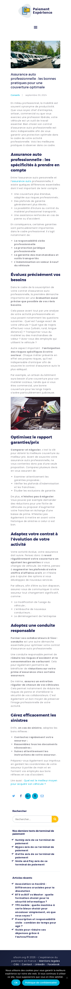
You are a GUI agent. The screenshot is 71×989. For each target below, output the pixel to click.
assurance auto (21, 181)
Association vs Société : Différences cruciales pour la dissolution (34, 887)
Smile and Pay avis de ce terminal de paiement (31, 862)
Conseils (15, 95)
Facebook (54, 964)
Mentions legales (49, 961)
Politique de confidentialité (41, 982)
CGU (16, 964)
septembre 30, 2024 (36, 95)
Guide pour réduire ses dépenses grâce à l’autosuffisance (30, 933)
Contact (27, 964)
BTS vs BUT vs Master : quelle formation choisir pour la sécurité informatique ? (34, 898)
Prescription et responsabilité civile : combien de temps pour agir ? (35, 923)
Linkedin (40, 964)
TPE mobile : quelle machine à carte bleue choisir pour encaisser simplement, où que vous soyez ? (35, 910)
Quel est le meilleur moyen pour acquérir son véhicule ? (34, 782)
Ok (16, 982)
